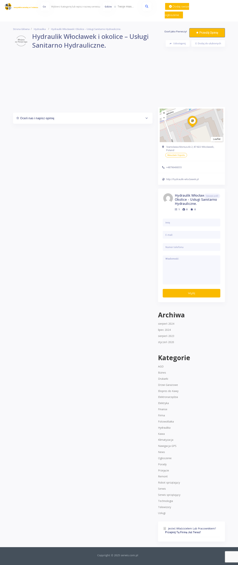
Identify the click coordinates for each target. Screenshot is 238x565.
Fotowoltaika (166, 421)
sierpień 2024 (166, 323)
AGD (161, 366)
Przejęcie (163, 470)
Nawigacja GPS (167, 446)
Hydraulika (40, 29)
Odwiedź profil (212, 196)
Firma (161, 415)
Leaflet (217, 139)
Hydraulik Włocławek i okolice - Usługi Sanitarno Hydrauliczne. (196, 199)
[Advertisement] (119, 81)
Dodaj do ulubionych (209, 43)
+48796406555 (174, 167)
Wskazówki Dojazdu (176, 155)
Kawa (161, 434)
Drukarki (163, 378)
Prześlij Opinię (208, 32)
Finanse (162, 409)
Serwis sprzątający (169, 495)
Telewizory (164, 507)
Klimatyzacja (165, 439)
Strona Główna (21, 29)
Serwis (162, 488)
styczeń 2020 (166, 342)
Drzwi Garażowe (168, 385)
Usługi (161, 513)
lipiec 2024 (164, 330)
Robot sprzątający (169, 482)
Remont (163, 476)
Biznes (162, 372)
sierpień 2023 (166, 336)
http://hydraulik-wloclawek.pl (182, 179)
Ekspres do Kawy (168, 391)
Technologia (165, 501)
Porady (162, 464)
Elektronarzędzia (168, 397)
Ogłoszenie (165, 458)
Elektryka (163, 403)
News (161, 452)
